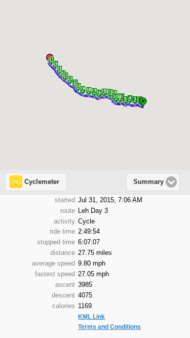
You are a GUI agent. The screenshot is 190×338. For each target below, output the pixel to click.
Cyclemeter (41, 181)
